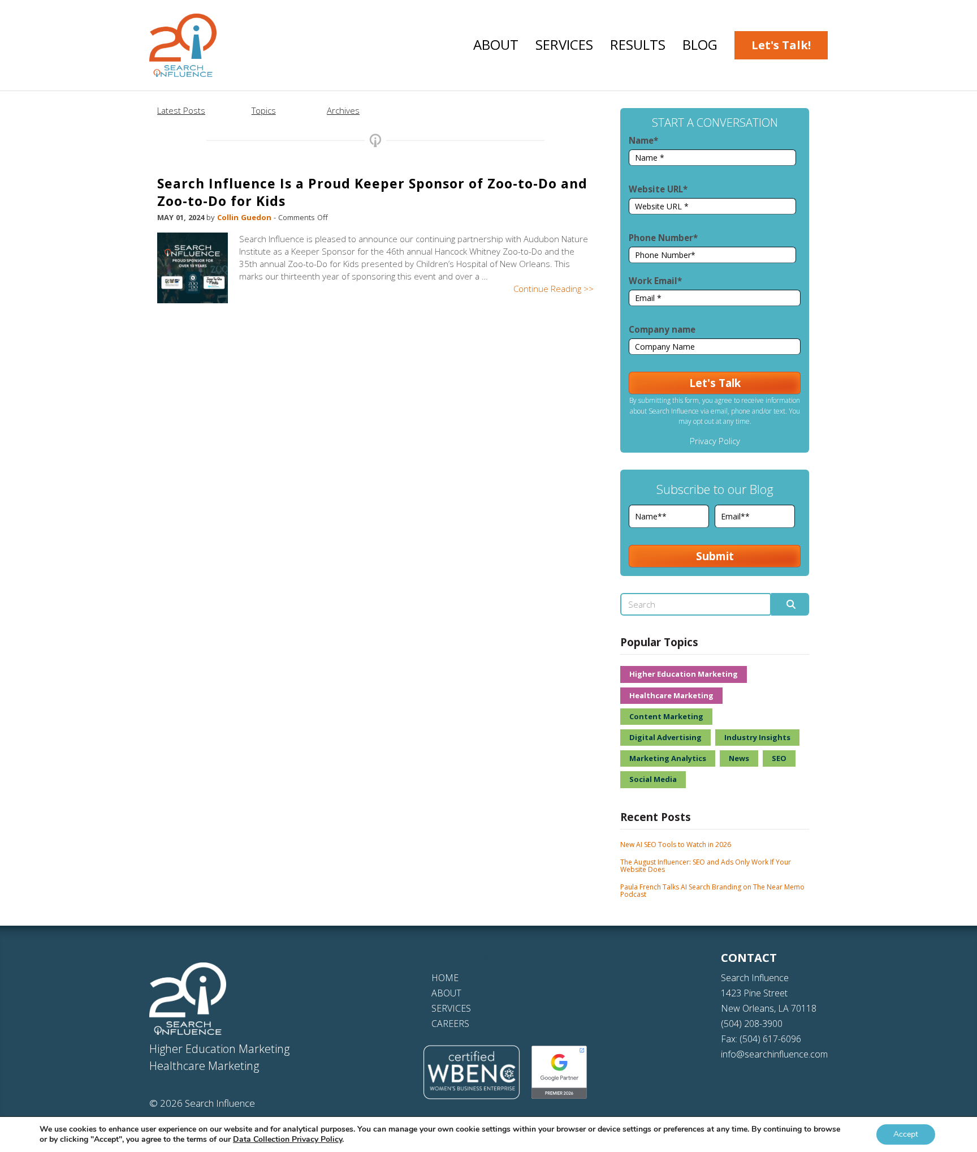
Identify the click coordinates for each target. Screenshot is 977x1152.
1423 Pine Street (754, 993)
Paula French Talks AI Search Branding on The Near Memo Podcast (712, 890)
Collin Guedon (245, 217)
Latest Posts (181, 110)
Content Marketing (666, 716)
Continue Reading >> (553, 288)
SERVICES (451, 1008)
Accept (905, 1134)
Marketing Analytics (667, 758)
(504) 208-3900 (752, 1023)
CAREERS (450, 1023)
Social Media (653, 779)
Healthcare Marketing (671, 695)
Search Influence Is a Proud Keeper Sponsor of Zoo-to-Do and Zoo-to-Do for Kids (372, 192)
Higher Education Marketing (683, 674)
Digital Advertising (665, 737)
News (739, 758)
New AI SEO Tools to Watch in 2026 (675, 844)
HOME (445, 978)
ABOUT (446, 993)
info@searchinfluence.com (774, 1054)
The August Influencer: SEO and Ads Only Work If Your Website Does (705, 865)
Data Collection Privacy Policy (287, 1139)
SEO (779, 758)
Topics (264, 110)
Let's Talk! (781, 45)
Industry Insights (757, 737)
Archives (343, 110)
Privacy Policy (715, 440)
